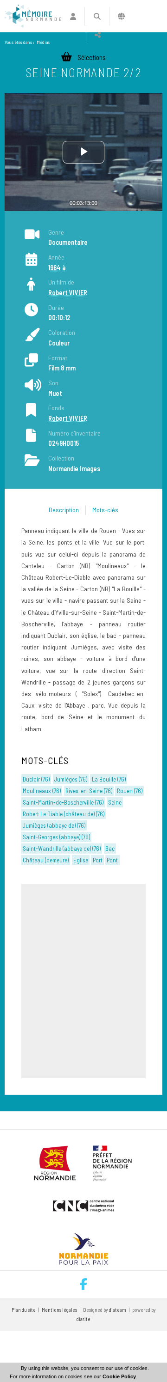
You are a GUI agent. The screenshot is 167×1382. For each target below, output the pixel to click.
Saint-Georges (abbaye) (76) (56, 837)
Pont (112, 860)
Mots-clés (105, 510)
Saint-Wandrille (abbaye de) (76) (62, 848)
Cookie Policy (119, 1376)
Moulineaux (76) (42, 790)
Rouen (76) (129, 790)
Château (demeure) (46, 860)
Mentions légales (59, 1310)
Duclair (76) (36, 779)
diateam (117, 1310)
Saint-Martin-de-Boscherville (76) (63, 802)
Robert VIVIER (67, 293)
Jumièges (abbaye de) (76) (54, 825)
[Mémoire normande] (33, 16)
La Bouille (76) (109, 779)
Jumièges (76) (70, 779)
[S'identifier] (73, 16)
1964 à (56, 268)
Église (80, 860)
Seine (115, 802)
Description (64, 510)
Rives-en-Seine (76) (88, 790)
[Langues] (121, 16)
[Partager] (97, 34)
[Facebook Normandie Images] (83, 1285)
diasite (83, 1319)
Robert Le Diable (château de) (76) (63, 814)
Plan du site (24, 1310)
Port (98, 860)
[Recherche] (97, 16)
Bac (110, 848)
